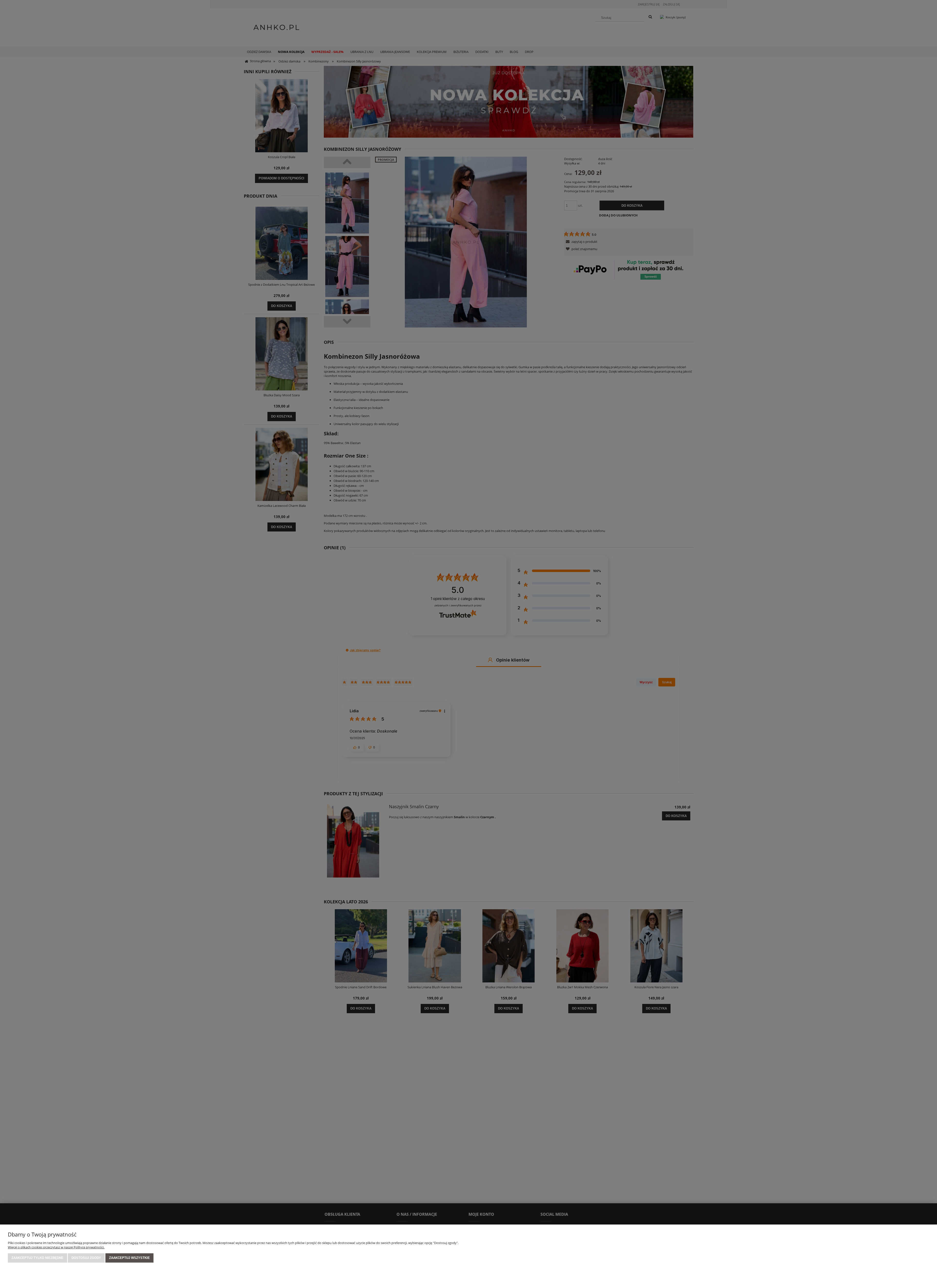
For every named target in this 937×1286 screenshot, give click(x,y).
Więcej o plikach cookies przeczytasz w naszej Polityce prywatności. (56, 1247)
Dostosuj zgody (86, 1258)
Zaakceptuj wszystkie (129, 1258)
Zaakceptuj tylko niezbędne (37, 1258)
